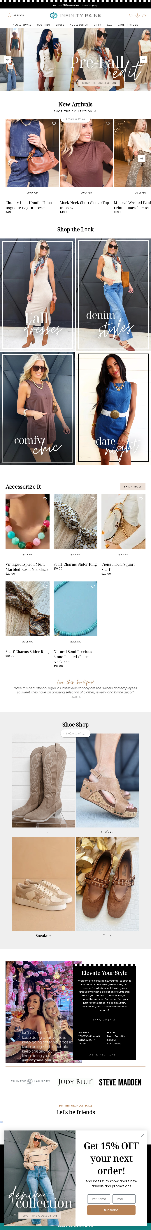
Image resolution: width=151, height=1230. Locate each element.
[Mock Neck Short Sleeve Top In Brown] (86, 158)
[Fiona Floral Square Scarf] (123, 527)
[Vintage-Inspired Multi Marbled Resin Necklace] (28, 527)
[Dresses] (37, 294)
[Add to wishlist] (54, 123)
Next (141, 158)
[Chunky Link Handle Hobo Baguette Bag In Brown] (32, 158)
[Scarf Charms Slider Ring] (76, 527)
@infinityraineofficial (75, 1105)
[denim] (113, 294)
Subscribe (111, 1210)
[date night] (113, 408)
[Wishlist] (131, 15)
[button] (43, 25)
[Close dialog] (142, 1135)
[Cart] (144, 15)
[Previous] (7, 59)
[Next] (143, 59)
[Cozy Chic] (37, 408)
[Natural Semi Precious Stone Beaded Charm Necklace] (76, 614)
